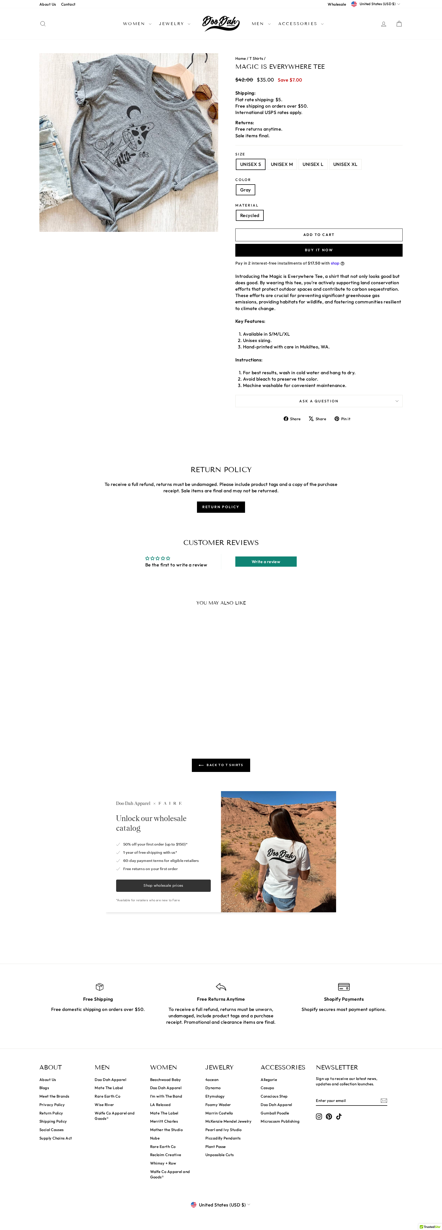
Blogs (44, 1087)
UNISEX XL (345, 164)
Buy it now (319, 250)
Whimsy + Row (163, 1163)
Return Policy (51, 1113)
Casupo (267, 1087)
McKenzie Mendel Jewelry (228, 1121)
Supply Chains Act (55, 1138)
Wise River (104, 1104)
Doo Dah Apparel (110, 1079)
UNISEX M (282, 164)
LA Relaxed (160, 1104)
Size (240, 154)
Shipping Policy (53, 1121)
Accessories (299, 23)
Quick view (83, 699)
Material (247, 205)
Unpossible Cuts (219, 1154)
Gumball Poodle (275, 1113)
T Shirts (256, 58)
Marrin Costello (219, 1113)
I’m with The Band (166, 1096)
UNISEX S (250, 164)
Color (243, 179)
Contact (68, 4)
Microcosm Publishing (280, 1121)
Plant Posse (215, 1146)
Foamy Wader (218, 1104)
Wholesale (337, 4)
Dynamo (213, 1087)
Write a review (266, 561)
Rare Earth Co (107, 1096)
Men (259, 23)
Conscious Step (274, 1096)
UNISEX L (313, 164)
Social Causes (51, 1129)
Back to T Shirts (225, 765)
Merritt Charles (164, 1121)
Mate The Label (109, 1087)
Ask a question (318, 401)
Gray (245, 190)
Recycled (249, 215)
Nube (155, 1138)
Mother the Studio (166, 1129)
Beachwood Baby (165, 1079)
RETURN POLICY (221, 507)
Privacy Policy (52, 1104)
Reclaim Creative (165, 1154)
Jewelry (172, 23)
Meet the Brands (54, 1096)
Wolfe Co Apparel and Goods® (115, 1116)
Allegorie (269, 1079)
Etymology (215, 1096)
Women (135, 23)
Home (240, 58)
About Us (47, 4)
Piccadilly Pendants (223, 1138)
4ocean (212, 1079)
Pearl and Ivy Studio (223, 1129)
